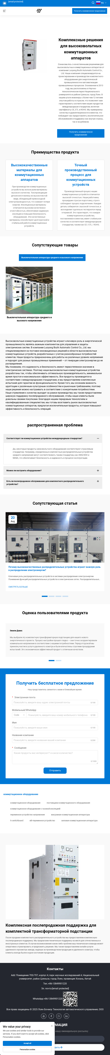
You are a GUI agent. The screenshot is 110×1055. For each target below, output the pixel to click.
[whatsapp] (59, 1016)
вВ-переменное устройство (42, 820)
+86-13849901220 (57, 983)
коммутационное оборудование (25, 803)
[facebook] (51, 1016)
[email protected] (15, 1)
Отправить (55, 770)
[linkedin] (66, 1016)
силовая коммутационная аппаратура (79, 820)
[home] (39, 10)
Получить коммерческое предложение (89, 11)
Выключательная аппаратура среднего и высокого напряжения (29, 319)
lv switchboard (16, 820)
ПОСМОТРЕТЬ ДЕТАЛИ (29, 290)
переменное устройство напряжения (27, 814)
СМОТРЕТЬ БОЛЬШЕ (18, 587)
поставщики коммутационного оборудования (68, 803)
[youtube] (43, 1016)
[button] (45, 596)
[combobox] (19, 715)
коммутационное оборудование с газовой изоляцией (35, 809)
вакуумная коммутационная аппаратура (70, 814)
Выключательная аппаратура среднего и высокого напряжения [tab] (52, 257)
